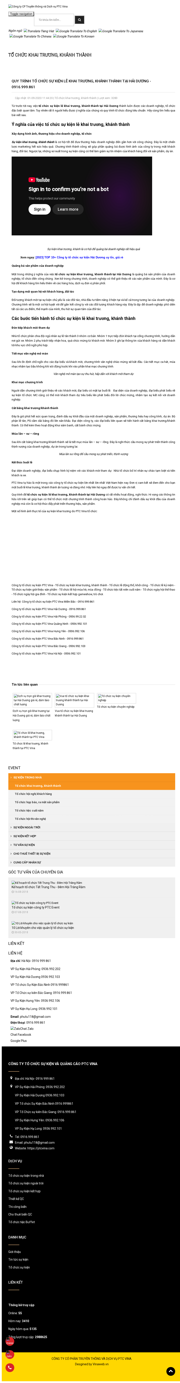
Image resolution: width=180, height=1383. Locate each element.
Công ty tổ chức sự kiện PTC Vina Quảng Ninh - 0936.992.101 (49, 623)
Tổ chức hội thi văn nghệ (30, 818)
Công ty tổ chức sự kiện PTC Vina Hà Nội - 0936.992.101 (46, 653)
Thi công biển (17, 1206)
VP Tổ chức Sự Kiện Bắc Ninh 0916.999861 (40, 984)
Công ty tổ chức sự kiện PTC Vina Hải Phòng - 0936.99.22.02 (49, 616)
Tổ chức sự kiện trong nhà (26, 1175)
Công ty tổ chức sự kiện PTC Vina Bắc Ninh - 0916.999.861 (48, 638)
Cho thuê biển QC (20, 1214)
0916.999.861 (160, 15)
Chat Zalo (27, 1028)
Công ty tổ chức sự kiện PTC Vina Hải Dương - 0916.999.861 (49, 609)
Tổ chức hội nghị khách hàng (33, 794)
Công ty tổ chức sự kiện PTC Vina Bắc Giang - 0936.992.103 (48, 646)
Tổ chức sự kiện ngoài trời (25, 1183)
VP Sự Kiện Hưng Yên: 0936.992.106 (35, 1000)
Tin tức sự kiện (18, 1259)
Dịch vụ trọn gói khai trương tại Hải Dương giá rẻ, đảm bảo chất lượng (31, 715)
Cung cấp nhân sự (27, 862)
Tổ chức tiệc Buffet (21, 1222)
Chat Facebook (21, 1034)
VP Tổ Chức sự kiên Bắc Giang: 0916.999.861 (41, 993)
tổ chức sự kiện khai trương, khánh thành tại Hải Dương (93, 274)
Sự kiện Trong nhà (27, 777)
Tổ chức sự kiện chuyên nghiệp (115, 706)
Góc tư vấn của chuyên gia (35, 872)
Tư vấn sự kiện (24, 845)
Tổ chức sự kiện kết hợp (24, 1191)
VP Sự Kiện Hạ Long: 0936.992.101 (34, 1009)
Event (14, 768)
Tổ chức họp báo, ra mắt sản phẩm (37, 802)
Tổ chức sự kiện (19, 1267)
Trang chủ (15, 44)
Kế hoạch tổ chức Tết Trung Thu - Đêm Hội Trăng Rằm (48, 887)
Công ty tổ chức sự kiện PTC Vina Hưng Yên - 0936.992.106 (48, 631)
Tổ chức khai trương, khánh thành (50, 44)
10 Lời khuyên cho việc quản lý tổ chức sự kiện (43, 928)
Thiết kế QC (16, 1199)
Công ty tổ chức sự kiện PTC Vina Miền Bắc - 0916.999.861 (58, 601)
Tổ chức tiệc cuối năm (29, 810)
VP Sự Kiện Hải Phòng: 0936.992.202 (35, 969)
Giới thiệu (14, 1252)
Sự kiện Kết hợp (24, 836)
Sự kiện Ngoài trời (26, 827)
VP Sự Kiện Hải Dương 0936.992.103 (35, 977)
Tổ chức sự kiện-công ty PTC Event (35, 907)
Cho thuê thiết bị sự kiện (31, 853)
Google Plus (19, 1041)
